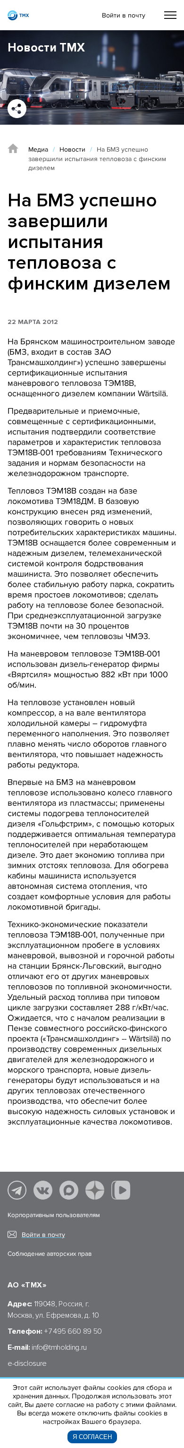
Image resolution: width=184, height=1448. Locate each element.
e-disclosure (27, 1363)
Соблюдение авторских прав (50, 1254)
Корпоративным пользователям (54, 1215)
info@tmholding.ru (59, 1347)
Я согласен (92, 1436)
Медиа (38, 149)
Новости (72, 149)
